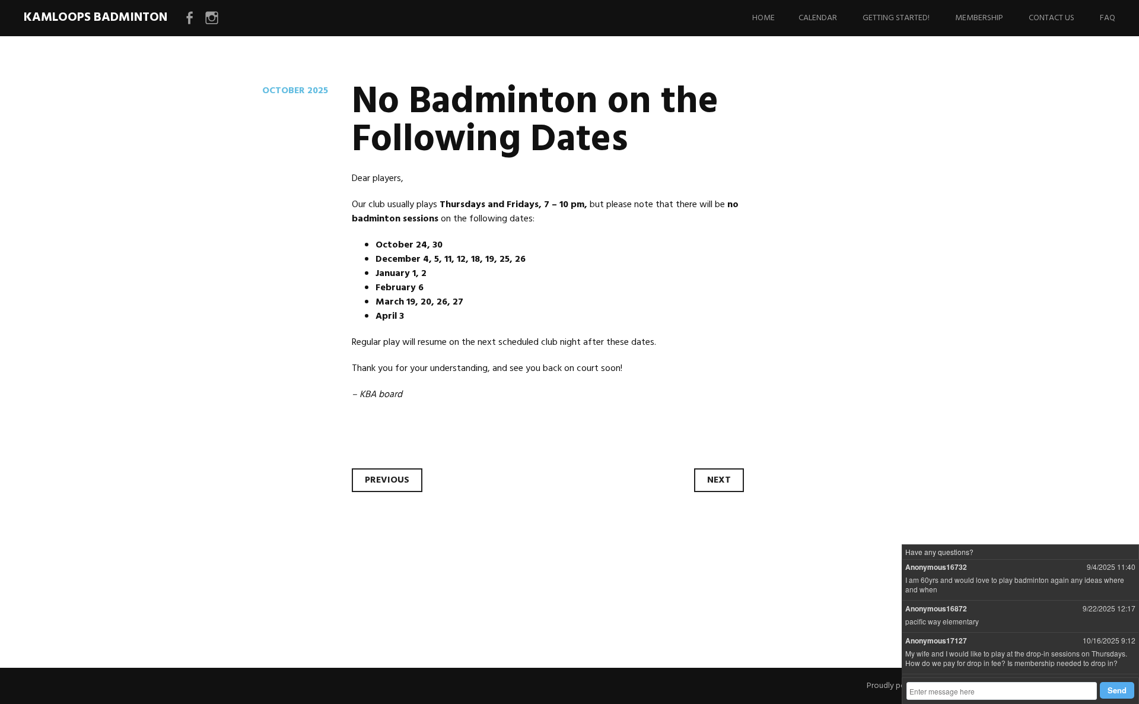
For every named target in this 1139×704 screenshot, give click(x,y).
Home (763, 18)
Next (719, 480)
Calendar (817, 18)
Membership (979, 18)
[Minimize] (1129, 553)
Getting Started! (896, 18)
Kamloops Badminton (95, 17)
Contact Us (1051, 18)
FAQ (1107, 18)
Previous (387, 480)
